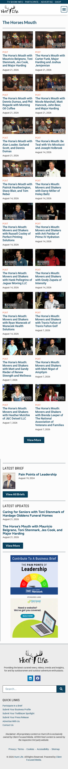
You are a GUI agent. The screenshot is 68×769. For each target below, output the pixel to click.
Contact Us (8, 725)
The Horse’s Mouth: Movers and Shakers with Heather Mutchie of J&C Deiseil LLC (16, 413)
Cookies (30, 749)
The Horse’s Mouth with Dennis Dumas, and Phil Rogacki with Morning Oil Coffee (18, 103)
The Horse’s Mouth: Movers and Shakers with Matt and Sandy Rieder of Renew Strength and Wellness (17, 369)
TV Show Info (15, 2)
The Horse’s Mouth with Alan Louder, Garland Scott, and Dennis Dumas (17, 146)
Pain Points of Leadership (38, 474)
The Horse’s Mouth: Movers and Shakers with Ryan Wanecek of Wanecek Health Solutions (16, 323)
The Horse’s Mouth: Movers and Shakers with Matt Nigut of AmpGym (48, 367)
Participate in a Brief (12, 705)
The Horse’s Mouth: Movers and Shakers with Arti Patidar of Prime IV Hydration (48, 232)
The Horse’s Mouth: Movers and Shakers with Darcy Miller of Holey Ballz (48, 189)
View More (34, 440)
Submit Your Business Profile (17, 709)
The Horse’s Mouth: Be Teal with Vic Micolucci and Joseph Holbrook (50, 144)
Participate (32, 2)
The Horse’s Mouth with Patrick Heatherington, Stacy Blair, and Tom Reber (17, 189)
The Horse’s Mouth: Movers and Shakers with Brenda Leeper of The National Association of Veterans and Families (49, 417)
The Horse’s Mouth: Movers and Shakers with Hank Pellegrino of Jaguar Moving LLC (17, 278)
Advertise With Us (11, 721)
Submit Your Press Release (16, 717)
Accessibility (43, 749)
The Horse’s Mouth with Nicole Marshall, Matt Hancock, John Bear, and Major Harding (50, 103)
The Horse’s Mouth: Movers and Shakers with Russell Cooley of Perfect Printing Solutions (17, 233)
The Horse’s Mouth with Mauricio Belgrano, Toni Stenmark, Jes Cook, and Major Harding (18, 60)
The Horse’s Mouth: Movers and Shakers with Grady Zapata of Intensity (48, 278)
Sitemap (56, 749)
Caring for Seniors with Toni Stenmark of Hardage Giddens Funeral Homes (33, 513)
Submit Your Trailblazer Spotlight (18, 713)
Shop (58, 2)
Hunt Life (18, 757)
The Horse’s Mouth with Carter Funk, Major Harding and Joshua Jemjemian (50, 60)
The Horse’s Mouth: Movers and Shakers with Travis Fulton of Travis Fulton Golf (48, 321)
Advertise (47, 2)
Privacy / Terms (16, 749)
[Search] (61, 689)
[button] (64, 9)
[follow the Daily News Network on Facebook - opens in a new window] (37, 678)
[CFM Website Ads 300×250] (34, 636)
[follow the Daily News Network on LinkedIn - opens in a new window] (30, 678)
